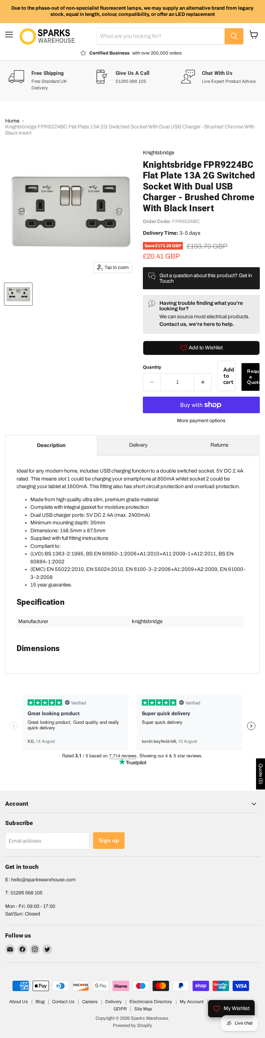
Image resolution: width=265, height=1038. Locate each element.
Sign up (109, 840)
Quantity (152, 367)
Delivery (138, 445)
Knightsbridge (158, 152)
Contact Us (63, 1001)
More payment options (201, 420)
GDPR (120, 1009)
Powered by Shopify (132, 1025)
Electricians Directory (150, 1001)
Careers (90, 1001)
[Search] (234, 36)
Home (12, 121)
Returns (219, 445)
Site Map (143, 1009)
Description (51, 445)
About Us (18, 1001)
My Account (192, 1001)
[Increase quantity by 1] (203, 382)
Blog (40, 1001)
